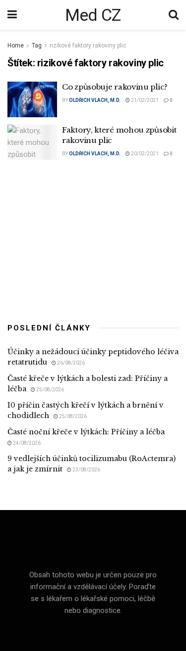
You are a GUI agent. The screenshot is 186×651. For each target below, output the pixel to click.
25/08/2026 (49, 389)
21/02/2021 (144, 100)
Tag (37, 45)
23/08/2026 (85, 469)
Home (15, 45)
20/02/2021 (144, 153)
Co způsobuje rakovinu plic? (115, 87)
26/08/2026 (70, 363)
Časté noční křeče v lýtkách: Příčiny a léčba (86, 431)
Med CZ (93, 14)
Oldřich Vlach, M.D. (95, 100)
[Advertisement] (93, 239)
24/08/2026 (26, 443)
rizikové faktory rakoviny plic (88, 45)
